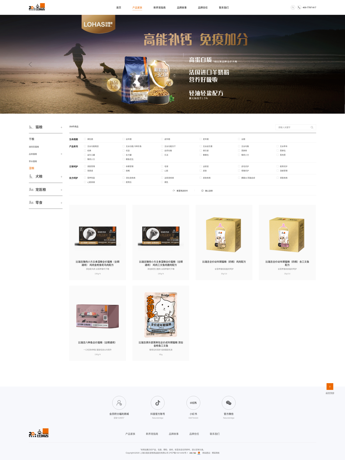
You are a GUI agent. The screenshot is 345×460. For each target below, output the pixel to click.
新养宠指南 (159, 7)
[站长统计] (192, 452)
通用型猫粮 (34, 146)
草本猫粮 (33, 161)
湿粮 (31, 168)
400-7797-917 (309, 7)
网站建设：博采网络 (210, 452)
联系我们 (224, 7)
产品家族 (137, 7)
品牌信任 (203, 7)
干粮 (31, 139)
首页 (118, 7)
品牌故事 (182, 7)
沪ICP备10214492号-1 (178, 452)
